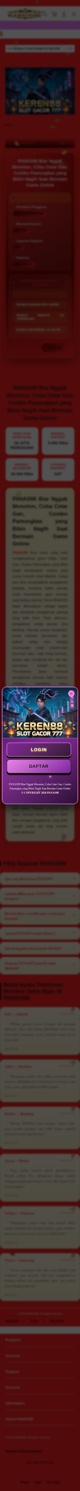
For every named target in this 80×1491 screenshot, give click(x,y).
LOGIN (39, 749)
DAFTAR (39, 766)
